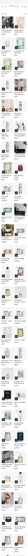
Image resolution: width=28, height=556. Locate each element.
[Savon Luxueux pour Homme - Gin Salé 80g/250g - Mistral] (7, 394)
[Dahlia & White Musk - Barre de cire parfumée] (20, 519)
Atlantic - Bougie (19, 258)
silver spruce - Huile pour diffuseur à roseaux (6, 361)
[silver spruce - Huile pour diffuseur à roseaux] (7, 353)
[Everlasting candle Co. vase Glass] (7, 457)
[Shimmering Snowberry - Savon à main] (20, 292)
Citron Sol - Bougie (19, 340)
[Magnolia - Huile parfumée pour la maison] (20, 374)
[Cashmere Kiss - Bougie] (20, 540)
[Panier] (25, 6)
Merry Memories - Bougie (19, 176)
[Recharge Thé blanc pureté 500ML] (7, 272)
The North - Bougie (6, 321)
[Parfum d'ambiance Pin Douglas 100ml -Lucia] (20, 126)
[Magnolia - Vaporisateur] (7, 126)
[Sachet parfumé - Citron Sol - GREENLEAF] (7, 64)
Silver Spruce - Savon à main (5, 382)
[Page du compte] (5, 6)
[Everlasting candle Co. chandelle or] (20, 209)
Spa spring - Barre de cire (6, 218)
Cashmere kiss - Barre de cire (6, 259)
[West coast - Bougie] (20, 313)
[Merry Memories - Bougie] (20, 168)
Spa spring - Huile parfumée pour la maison (6, 424)
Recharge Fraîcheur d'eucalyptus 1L (19, 486)
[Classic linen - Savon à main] (20, 498)
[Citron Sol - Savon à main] (20, 457)
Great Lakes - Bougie (5, 197)
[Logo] (14, 6)
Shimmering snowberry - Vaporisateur (18, 114)
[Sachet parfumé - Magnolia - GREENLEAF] (7, 43)
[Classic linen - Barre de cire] (20, 230)
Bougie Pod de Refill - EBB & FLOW (6, 507)
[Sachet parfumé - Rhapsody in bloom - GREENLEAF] (20, 272)
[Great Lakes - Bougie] (7, 189)
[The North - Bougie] (7, 313)
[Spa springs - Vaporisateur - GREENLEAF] (20, 189)
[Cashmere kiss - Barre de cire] (7, 251)
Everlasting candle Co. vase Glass (6, 465)
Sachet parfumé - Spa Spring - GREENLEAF (19, 52)
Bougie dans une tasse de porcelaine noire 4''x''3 (7, 527)
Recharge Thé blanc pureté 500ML (7, 280)
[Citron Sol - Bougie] (20, 332)
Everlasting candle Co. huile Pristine (6, 31)
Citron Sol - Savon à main (20, 465)
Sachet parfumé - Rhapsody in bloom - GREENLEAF (19, 280)
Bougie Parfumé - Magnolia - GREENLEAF (6, 301)
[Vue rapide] (16, 26)
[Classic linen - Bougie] (7, 436)
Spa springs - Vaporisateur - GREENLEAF (18, 197)
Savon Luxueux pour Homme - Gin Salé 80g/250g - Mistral (7, 403)
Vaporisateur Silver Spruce (6, 93)
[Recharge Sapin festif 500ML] (20, 415)
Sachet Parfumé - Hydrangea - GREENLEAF (6, 176)
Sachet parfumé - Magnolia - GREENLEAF (6, 52)
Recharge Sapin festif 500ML (18, 424)
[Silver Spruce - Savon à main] (7, 374)
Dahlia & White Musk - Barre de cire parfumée (20, 527)
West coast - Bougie (20, 321)
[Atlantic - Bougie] (20, 251)
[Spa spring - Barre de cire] (7, 209)
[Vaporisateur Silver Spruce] (7, 85)
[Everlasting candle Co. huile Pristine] (7, 22)
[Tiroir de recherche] (22, 6)
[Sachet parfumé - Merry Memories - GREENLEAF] (20, 85)
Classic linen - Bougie (5, 444)
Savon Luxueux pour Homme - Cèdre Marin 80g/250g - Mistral (19, 444)
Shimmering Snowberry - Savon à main (19, 301)
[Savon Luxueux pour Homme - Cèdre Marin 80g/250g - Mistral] (20, 436)
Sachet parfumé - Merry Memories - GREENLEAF (19, 93)
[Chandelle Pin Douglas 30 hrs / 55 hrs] (7, 230)
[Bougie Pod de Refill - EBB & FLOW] (7, 498)
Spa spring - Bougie (7, 547)
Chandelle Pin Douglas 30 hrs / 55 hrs (7, 239)
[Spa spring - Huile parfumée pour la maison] (7, 415)
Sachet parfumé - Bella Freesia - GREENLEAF (6, 341)
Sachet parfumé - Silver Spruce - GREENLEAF (19, 72)
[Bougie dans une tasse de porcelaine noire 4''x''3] (7, 519)
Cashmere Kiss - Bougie (19, 548)
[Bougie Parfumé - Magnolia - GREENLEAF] (7, 292)
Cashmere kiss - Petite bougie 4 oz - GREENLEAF (6, 486)
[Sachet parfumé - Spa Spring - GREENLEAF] (20, 43)
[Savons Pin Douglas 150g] (20, 394)
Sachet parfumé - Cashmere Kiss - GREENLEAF (19, 31)
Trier (5, 14)
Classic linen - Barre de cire (20, 238)
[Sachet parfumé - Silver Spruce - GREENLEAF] (20, 64)
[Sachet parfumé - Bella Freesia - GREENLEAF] (7, 332)
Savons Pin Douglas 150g (19, 403)
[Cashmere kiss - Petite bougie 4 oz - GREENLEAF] (7, 478)
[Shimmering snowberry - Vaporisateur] (20, 106)
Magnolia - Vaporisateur (5, 135)
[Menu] (2, 6)
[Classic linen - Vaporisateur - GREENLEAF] (7, 147)
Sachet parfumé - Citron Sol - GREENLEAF (6, 72)
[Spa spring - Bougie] (7, 540)
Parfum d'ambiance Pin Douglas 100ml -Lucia (20, 135)
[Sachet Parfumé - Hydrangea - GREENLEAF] (7, 168)
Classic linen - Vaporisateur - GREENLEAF (5, 155)
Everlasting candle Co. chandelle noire (19, 155)
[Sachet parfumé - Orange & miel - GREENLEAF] (7, 106)
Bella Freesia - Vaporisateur (18, 361)
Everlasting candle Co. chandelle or (19, 218)
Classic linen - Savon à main (18, 507)
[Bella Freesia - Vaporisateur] (20, 353)
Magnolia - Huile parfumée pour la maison (19, 382)
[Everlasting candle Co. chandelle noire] (20, 147)
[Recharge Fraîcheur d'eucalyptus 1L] (20, 478)
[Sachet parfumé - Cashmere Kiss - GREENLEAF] (20, 22)
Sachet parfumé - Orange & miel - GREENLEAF (6, 114)
